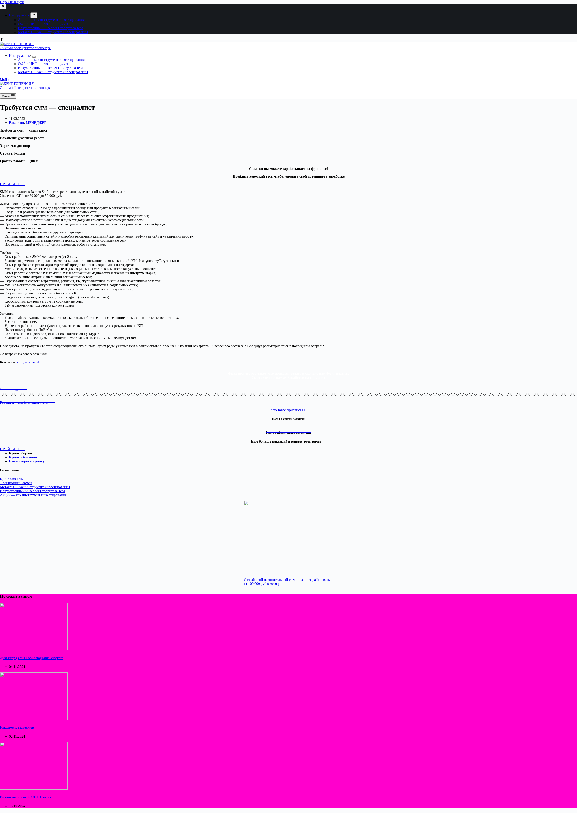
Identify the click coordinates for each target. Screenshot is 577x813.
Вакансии (16, 123)
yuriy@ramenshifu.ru (32, 362)
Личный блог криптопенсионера (25, 48)
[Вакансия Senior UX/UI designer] (34, 788)
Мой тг (5, 79)
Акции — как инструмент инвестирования (51, 20)
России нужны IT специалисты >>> (27, 402)
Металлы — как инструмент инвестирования (53, 32)
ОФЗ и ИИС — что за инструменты (45, 24)
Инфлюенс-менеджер (17, 727)
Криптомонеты (11, 479)
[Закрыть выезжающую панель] (3, 6)
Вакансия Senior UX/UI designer (26, 797)
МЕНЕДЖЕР (36, 123)
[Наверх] (1, 40)
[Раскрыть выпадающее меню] (33, 15)
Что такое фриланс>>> (288, 410)
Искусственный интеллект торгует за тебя (50, 28)
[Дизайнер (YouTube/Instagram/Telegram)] (34, 649)
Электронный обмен (16, 483)
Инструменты (19, 15)
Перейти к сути (12, 2)
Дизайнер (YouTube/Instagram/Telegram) (32, 658)
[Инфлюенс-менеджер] (34, 719)
